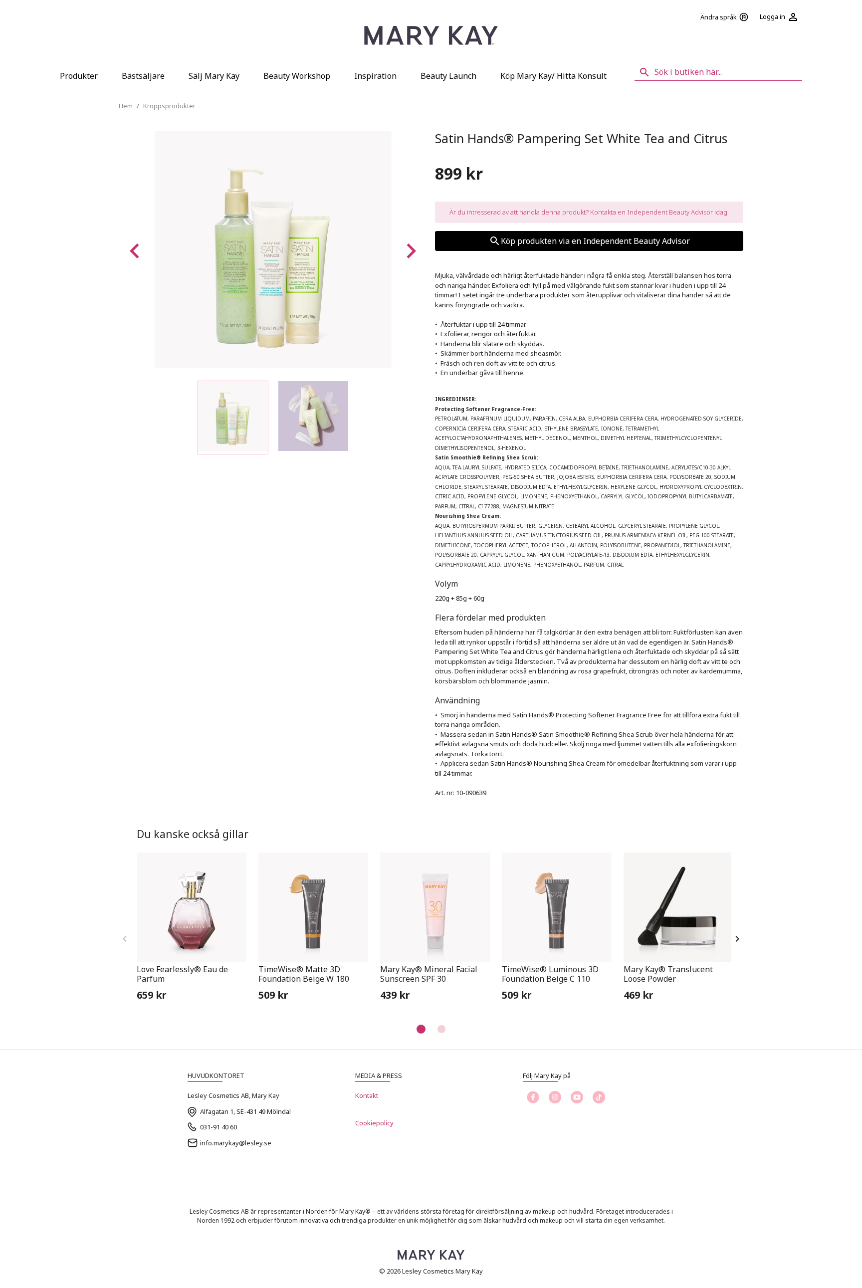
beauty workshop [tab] (296, 75)
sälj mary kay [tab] (214, 75)
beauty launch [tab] (448, 75)
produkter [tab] (79, 75)
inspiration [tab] (375, 75)
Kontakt (366, 1095)
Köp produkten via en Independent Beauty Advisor (595, 240)
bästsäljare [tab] (143, 75)
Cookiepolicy (374, 1122)
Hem (126, 105)
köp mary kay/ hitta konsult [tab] (553, 75)
